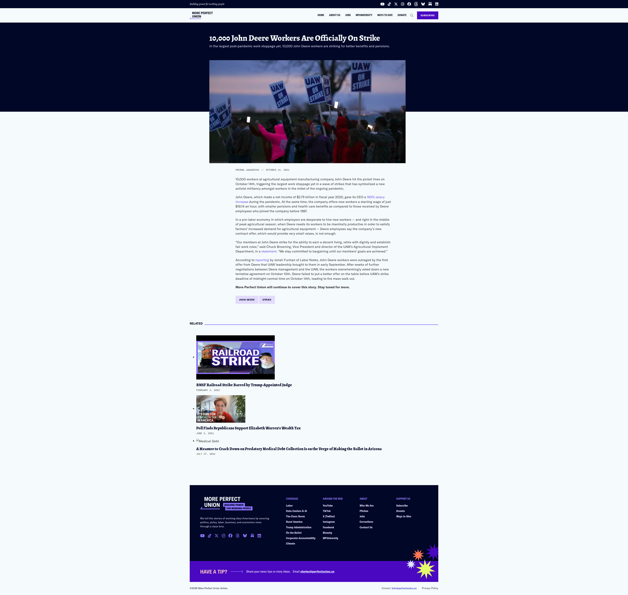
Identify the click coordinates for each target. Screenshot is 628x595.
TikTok (327, 510)
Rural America (294, 521)
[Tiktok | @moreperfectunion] (389, 4)
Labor (289, 505)
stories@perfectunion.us (317, 571)
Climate (290, 543)
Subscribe (428, 15)
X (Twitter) (329, 516)
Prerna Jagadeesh (247, 169)
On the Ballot (294, 532)
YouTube (328, 505)
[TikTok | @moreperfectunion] (209, 535)
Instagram (329, 521)
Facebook (328, 527)
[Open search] (412, 15)
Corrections (366, 521)
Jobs (348, 15)
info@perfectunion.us (404, 588)
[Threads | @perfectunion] (416, 4)
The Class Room (295, 516)
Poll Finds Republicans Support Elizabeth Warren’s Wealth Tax (248, 428)
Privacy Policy (430, 588)
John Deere (247, 299)
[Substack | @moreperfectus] (430, 4)
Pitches (364, 510)
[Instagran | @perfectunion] (238, 536)
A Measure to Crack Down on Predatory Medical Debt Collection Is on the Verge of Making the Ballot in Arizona (289, 448)
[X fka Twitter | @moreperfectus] (216, 535)
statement (269, 251)
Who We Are (367, 505)
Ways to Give (385, 15)
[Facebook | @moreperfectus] (409, 4)
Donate (402, 15)
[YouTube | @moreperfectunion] (382, 4)
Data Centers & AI (296, 510)
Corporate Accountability (300, 538)
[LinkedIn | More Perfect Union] (436, 4)
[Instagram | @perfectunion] (402, 4)
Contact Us (366, 527)
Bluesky (327, 532)
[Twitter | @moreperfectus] (396, 4)
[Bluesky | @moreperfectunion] (423, 4)
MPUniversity (364, 15)
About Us (334, 15)
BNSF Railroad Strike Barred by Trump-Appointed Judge (244, 385)
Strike (266, 299)
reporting (262, 260)
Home (321, 15)
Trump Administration (298, 527)
